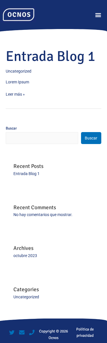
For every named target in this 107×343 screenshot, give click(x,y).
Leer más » (15, 93)
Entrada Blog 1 (50, 56)
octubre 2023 (25, 255)
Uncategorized (18, 71)
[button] (98, 14)
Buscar (11, 128)
